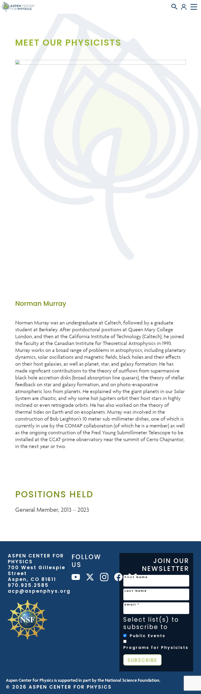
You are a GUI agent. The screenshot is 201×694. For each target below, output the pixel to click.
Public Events (147, 635)
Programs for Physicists (155, 647)
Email (132, 604)
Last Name (136, 590)
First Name (136, 577)
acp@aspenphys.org (39, 591)
